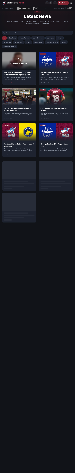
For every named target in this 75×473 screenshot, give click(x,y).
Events (28, 42)
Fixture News (38, 42)
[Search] (47, 2)
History (60, 38)
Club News (12, 38)
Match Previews (38, 38)
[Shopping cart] (50, 2)
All (4, 38)
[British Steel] (35, 8)
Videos (63, 42)
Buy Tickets (63, 3)
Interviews (50, 38)
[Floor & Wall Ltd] (70, 8)
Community (7, 42)
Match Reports (24, 38)
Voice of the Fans (52, 42)
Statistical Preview (10, 46)
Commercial (18, 42)
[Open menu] (71, 3)
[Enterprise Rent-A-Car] (23, 8)
